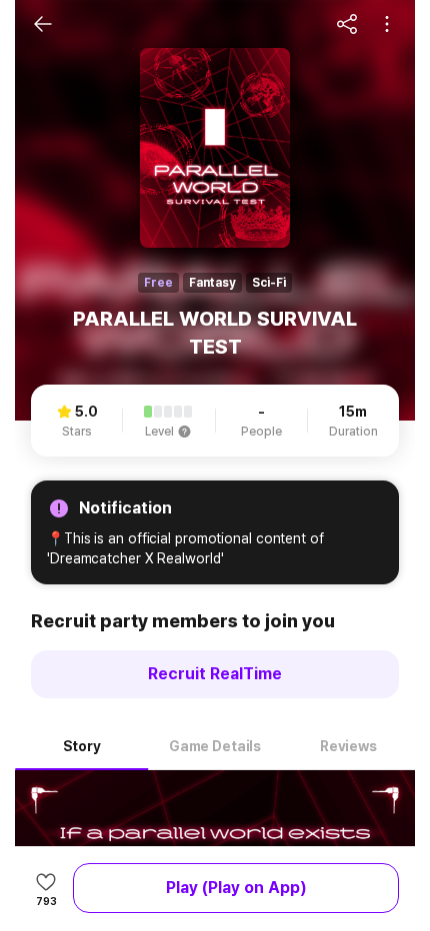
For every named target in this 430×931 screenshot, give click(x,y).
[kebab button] (387, 24)
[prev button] (43, 24)
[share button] (347, 24)
